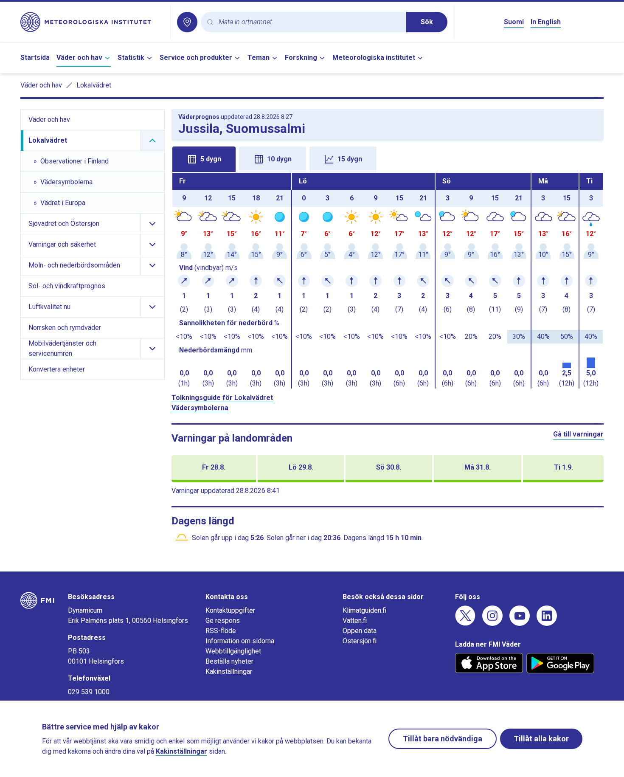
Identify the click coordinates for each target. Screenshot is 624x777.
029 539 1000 (89, 692)
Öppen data (360, 631)
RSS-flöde (220, 631)
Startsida (35, 57)
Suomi (514, 22)
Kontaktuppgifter (230, 610)
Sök (427, 22)
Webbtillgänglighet (233, 651)
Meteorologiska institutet (373, 57)
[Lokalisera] (187, 22)
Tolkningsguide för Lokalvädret (222, 398)
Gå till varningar (578, 434)
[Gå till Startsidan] (91, 22)
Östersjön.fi (360, 641)
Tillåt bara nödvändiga (442, 738)
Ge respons (222, 621)
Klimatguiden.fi (364, 610)
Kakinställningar (228, 671)
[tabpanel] (387, 280)
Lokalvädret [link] (93, 85)
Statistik (131, 57)
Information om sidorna (239, 641)
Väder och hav (79, 57)
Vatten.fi (355, 621)
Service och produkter (196, 57)
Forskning (301, 57)
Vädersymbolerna (199, 408)
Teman (258, 57)
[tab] (204, 159)
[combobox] (309, 22)
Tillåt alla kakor (541, 738)
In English (546, 22)
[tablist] (387, 158)
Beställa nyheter (229, 661)
